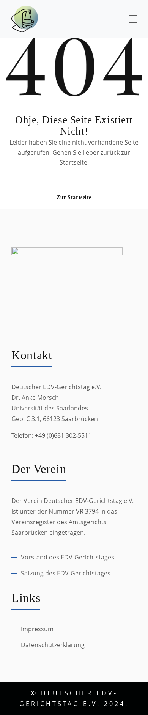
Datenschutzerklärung (53, 645)
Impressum (37, 629)
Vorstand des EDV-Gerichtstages (67, 557)
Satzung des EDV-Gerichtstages (65, 573)
